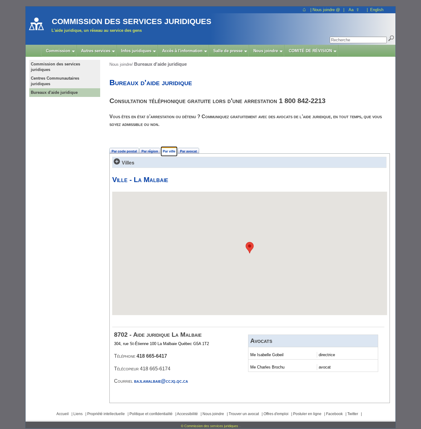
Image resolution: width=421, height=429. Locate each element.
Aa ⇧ (354, 9)
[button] (250, 247)
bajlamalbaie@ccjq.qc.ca (161, 381)
